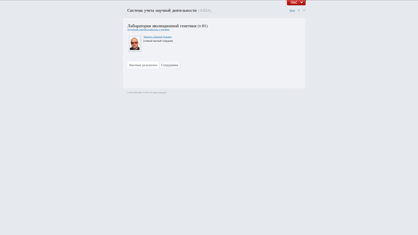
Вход (292, 10)
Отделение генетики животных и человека (148, 29)
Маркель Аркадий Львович (158, 37)
